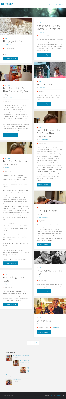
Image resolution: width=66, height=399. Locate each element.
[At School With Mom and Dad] (50, 257)
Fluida (52, 395)
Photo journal (55, 327)
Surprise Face (44, 320)
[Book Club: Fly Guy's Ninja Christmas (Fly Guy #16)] (16, 74)
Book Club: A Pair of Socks (47, 212)
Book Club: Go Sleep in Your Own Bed (15, 163)
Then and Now (44, 84)
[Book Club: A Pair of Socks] (50, 197)
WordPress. (59, 395)
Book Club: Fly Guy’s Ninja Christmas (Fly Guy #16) (15, 91)
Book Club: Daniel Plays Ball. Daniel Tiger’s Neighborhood (49, 133)
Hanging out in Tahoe (14, 41)
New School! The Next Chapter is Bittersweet (48, 27)
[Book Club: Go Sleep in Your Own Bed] (16, 148)
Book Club (8, 85)
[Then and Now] (50, 71)
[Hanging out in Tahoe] (16, 27)
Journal (7, 38)
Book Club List (59, 4)
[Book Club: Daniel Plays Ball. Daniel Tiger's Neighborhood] (50, 117)
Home (50, 4)
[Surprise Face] (50, 308)
